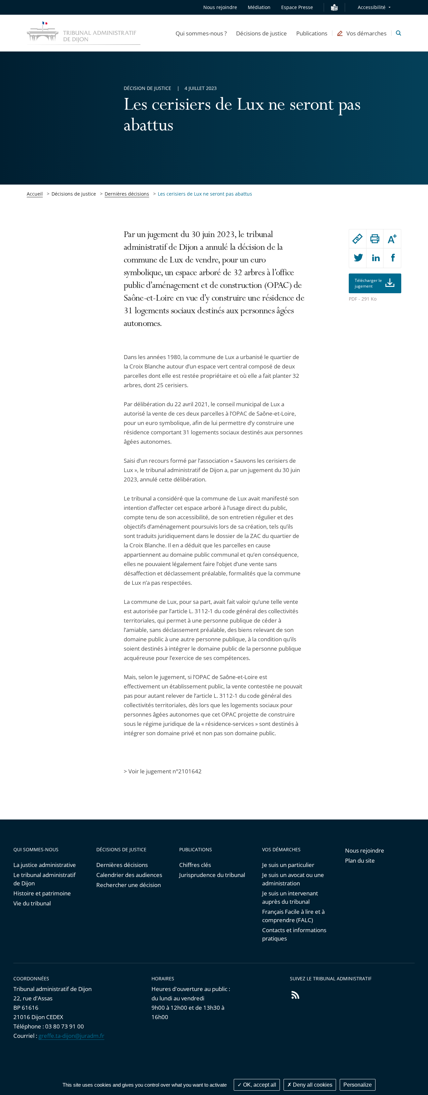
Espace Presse (297, 7)
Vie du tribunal (32, 903)
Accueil (35, 194)
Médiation (259, 7)
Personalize (357, 1085)
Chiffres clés (195, 865)
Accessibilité (372, 7)
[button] (201, 33)
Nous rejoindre (220, 7)
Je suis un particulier (288, 865)
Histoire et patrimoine (42, 893)
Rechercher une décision (128, 885)
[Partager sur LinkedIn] (375, 258)
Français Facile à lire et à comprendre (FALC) (293, 916)
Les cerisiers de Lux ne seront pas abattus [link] (205, 194)
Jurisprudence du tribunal (212, 875)
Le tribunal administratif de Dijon (44, 879)
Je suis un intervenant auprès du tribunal (290, 897)
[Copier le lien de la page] (357, 238)
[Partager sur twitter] (357, 258)
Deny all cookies (312, 1085)
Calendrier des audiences (129, 875)
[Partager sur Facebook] (392, 258)
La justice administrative (44, 865)
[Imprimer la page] (375, 238)
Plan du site (360, 860)
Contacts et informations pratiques (294, 934)
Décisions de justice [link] (73, 194)
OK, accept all (259, 1085)
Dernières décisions (127, 194)
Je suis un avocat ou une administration (293, 879)
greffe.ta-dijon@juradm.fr (71, 1035)
